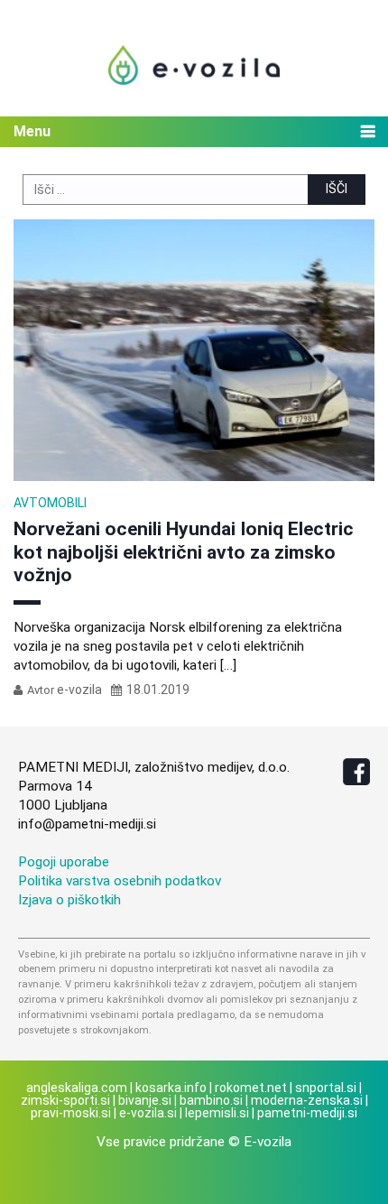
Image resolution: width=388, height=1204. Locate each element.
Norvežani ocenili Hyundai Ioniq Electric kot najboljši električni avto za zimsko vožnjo (184, 551)
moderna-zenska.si (307, 1100)
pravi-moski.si (71, 1113)
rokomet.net (251, 1087)
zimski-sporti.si (65, 1100)
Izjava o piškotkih (69, 900)
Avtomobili (50, 502)
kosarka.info (171, 1087)
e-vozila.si (148, 1113)
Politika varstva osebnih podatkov (119, 881)
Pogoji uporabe (63, 862)
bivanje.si (144, 1100)
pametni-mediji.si (307, 1113)
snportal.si (325, 1087)
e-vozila (79, 689)
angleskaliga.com (76, 1087)
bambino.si (211, 1100)
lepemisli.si (217, 1113)
